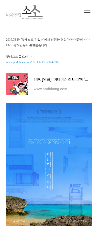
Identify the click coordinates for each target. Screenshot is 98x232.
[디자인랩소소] (28, 13)
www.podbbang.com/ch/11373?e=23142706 (32, 62)
